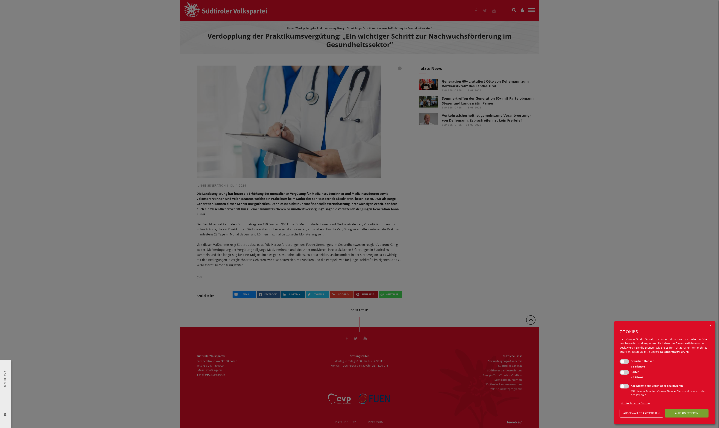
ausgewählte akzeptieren (641, 413)
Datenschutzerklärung (674, 351)
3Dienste (638, 366)
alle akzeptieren (686, 413)
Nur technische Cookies (635, 403)
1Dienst (637, 377)
